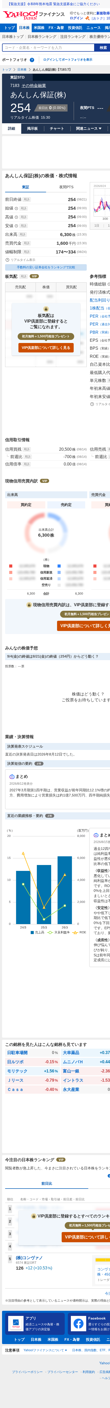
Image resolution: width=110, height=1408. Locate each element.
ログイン (76, 18)
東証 (25, 187)
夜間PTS (66, 187)
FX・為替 (56, 28)
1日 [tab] (96, 225)
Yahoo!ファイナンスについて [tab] (44, 1350)
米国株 (39, 28)
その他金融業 (33, 85)
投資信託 (75, 28)
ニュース (93, 28)
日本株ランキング (42, 37)
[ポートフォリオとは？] (32, 60)
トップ (9, 28)
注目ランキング (72, 37)
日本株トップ (13, 37)
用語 (27, 199)
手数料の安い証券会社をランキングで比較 (46, 267)
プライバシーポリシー (27, 1372)
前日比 (46, 1183)
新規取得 (103, 13)
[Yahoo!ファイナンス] (34, 12)
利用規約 (89, 1372)
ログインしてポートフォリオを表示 (67, 59)
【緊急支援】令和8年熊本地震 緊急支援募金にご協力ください (53, 4)
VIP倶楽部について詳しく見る (46, 348)
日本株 (24, 28)
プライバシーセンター (62, 1372)
